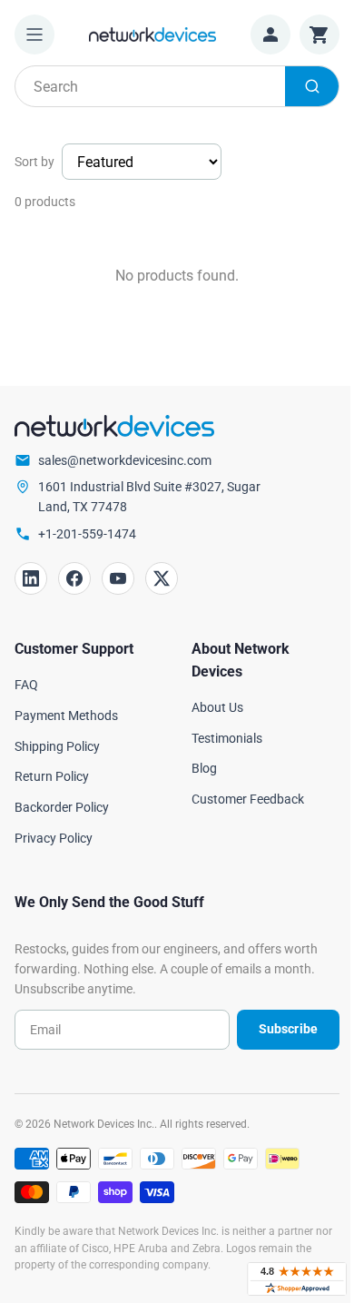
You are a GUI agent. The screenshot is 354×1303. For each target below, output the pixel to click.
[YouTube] (118, 578)
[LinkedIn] (31, 578)
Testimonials (227, 738)
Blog (204, 768)
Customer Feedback (248, 799)
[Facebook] (74, 578)
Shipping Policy (57, 746)
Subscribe (288, 1029)
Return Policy (52, 776)
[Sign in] (270, 34)
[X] (161, 578)
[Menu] (34, 34)
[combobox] (177, 86)
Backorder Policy (62, 807)
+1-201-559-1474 (87, 534)
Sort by (34, 161)
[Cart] (319, 34)
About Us (217, 707)
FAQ (26, 684)
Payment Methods (66, 715)
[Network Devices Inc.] (152, 34)
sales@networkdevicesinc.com (124, 460)
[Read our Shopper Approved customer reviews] (297, 1279)
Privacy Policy (54, 838)
